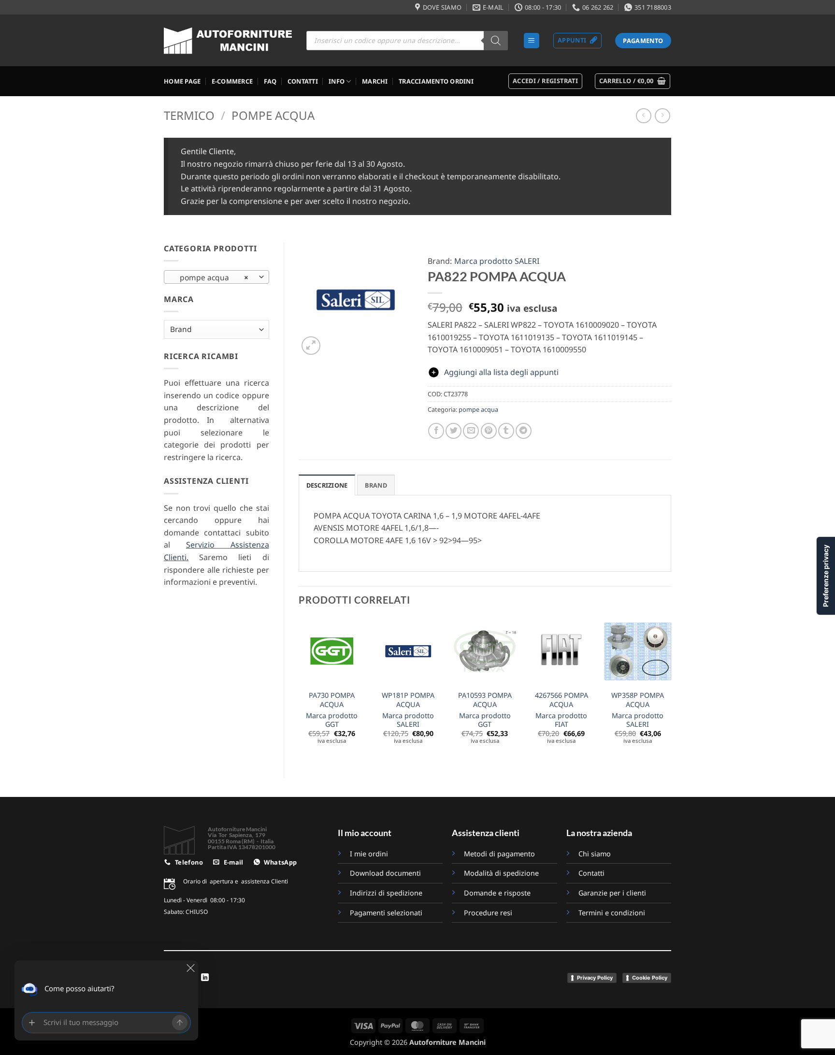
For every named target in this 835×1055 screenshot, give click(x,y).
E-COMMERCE (232, 81)
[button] (531, 41)
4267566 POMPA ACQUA (561, 700)
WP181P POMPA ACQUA (408, 700)
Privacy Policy (595, 977)
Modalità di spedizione (501, 873)
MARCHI (375, 81)
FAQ (270, 81)
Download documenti (385, 873)
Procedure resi (488, 912)
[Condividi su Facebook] (436, 431)
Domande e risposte (498, 892)
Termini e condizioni (611, 912)
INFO (337, 81)
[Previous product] (662, 115)
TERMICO (189, 115)
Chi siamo (594, 853)
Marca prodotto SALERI (496, 261)
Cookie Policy (649, 977)
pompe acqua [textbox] (211, 277)
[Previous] (299, 689)
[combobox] (216, 277)
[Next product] (643, 115)
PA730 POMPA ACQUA (332, 700)
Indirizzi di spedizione (386, 892)
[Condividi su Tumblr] (506, 431)
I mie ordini (369, 853)
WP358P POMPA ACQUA (637, 700)
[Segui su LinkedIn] (205, 977)
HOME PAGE (182, 81)
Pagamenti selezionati (386, 912)
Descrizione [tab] (327, 485)
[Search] (496, 40)
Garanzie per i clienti (612, 892)
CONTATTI (303, 81)
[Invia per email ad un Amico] (471, 431)
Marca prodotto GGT (332, 720)
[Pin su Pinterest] (489, 431)
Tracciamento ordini (436, 81)
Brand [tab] (376, 485)
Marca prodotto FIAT (561, 720)
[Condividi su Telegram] (524, 431)
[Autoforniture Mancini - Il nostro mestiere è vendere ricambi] (228, 40)
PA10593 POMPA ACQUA (485, 700)
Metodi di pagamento (499, 853)
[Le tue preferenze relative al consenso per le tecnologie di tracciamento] (826, 576)
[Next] (670, 689)
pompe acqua (273, 115)
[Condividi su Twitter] (453, 431)
